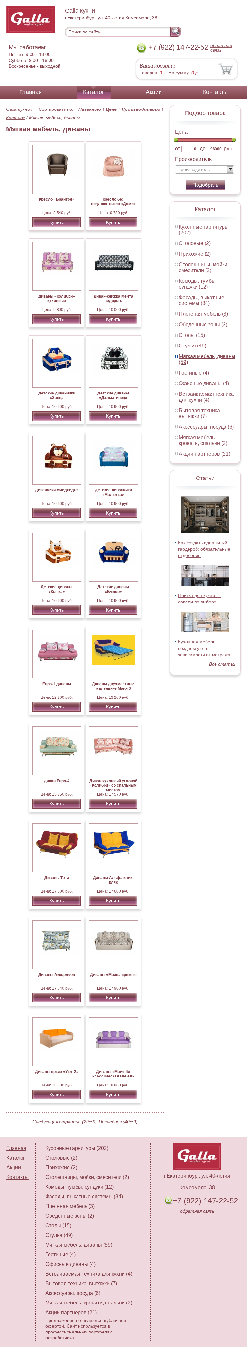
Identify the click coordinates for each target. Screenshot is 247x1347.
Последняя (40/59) (118, 1121)
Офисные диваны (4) (204, 383)
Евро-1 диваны (56, 684)
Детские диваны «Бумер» (113, 589)
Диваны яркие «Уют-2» (56, 1071)
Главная (30, 92)
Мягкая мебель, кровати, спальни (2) (203, 440)
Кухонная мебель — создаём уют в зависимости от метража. (205, 648)
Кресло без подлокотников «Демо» (113, 201)
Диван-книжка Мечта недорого (113, 298)
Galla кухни (18, 109)
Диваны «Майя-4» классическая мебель (113, 1073)
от (177, 148)
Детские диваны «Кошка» (56, 589)
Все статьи (222, 664)
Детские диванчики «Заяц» (56, 395)
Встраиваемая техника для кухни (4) (206, 397)
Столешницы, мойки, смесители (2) (204, 267)
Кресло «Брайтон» (56, 199)
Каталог (93, 92)
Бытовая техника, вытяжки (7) (200, 413)
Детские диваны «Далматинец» (113, 395)
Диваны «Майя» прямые (113, 974)
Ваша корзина (157, 66)
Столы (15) (192, 335)
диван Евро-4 (56, 781)
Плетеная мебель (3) (203, 314)
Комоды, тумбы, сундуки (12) (198, 283)
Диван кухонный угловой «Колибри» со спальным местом (113, 785)
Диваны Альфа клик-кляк (113, 880)
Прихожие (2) (195, 254)
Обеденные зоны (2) (203, 324)
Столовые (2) (195, 243)
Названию (91, 109)
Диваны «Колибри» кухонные (56, 298)
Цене (113, 109)
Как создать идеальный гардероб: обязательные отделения (204, 549)
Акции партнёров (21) (204, 454)
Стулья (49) (192, 345)
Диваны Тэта (56, 878)
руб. (228, 148)
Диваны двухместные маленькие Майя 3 (113, 686)
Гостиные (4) (194, 372)
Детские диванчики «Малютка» (113, 492)
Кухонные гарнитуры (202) (76, 1148)
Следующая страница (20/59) (64, 1121)
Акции (154, 92)
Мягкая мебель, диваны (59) (78, 1244)
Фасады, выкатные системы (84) (201, 300)
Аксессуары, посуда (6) (206, 427)
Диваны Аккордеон (56, 974)
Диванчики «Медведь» (56, 490)
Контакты (215, 92)
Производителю (143, 109)
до (203, 148)
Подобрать (205, 185)
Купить (57, 222)
